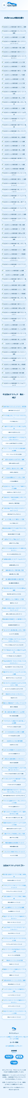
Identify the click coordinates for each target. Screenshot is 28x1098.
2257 (7, 1046)
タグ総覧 (16, 1039)
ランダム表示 (14, 1037)
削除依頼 (11, 1046)
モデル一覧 (22, 1037)
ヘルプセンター (18, 1046)
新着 (9, 1037)
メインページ (3, 1037)
